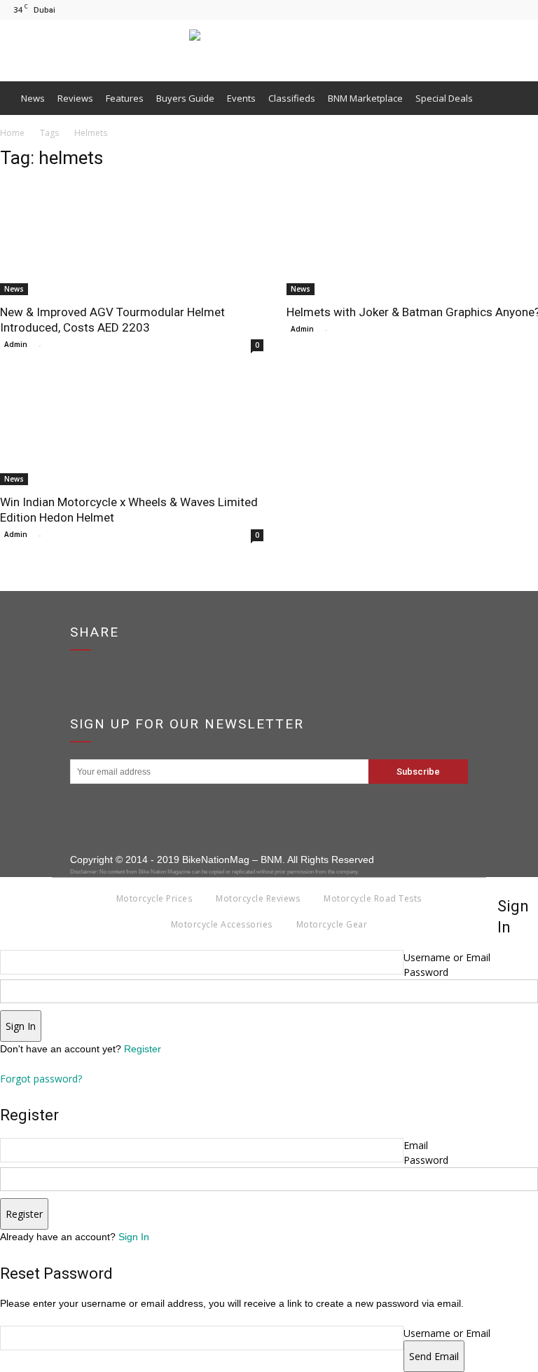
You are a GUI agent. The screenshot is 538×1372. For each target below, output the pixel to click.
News (33, 98)
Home (12, 133)
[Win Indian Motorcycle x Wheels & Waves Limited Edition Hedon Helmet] (133, 429)
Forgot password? (41, 1078)
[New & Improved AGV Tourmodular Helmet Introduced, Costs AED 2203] (133, 239)
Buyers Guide (185, 98)
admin (15, 344)
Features (125, 98)
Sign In (133, 1236)
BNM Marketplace (365, 98)
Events (241, 98)
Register (142, 1048)
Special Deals (444, 98)
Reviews (75, 98)
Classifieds (291, 98)
